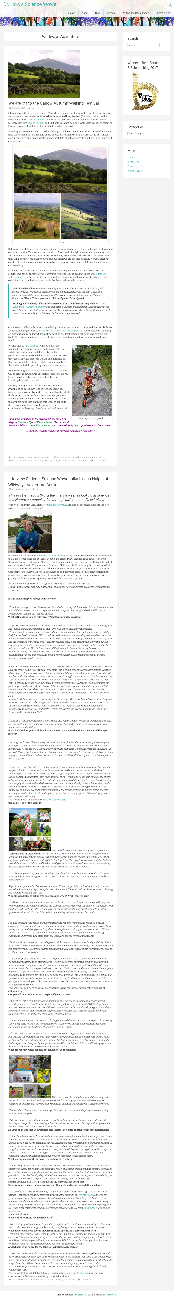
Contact (111, 13)
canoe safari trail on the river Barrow (59, 330)
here (76, 425)
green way (47, 460)
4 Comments (86, 1279)
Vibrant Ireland (45, 422)
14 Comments (99, 460)
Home (71, 13)
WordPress (81, 1295)
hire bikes (30, 345)
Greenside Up (25, 422)
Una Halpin (49, 1279)
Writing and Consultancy (135, 13)
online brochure (41, 425)
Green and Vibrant (34, 119)
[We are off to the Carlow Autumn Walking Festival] (44, 97)
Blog (97, 13)
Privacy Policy (163, 13)
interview (38, 1279)
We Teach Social (85, 1194)
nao (32, 108)
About (85, 13)
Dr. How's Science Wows (29, 4)
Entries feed (134, 161)
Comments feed (136, 166)
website (70, 1273)
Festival (20, 460)
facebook (82, 1273)
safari (55, 460)
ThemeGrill (111, 1295)
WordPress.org (135, 171)
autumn (60, 457)
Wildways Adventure (77, 460)
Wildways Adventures (57, 504)
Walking (63, 460)
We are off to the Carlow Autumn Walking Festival (53, 103)
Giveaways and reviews (22, 457)
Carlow (78, 457)
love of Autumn (36, 123)
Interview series (19, 1279)
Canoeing (69, 457)
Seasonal (46, 457)
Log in (131, 157)
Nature (37, 457)
